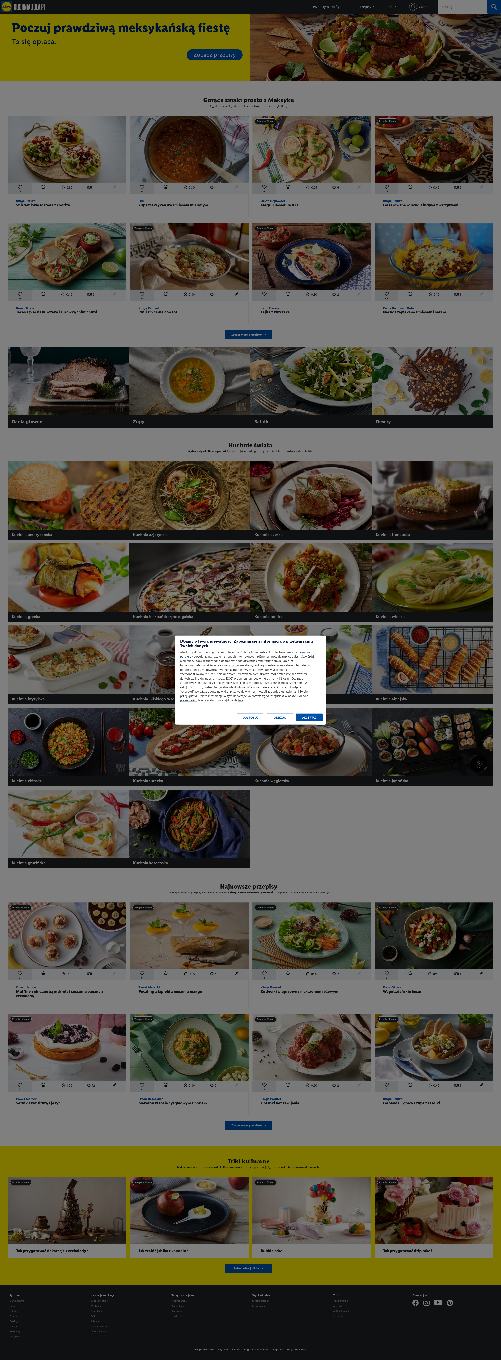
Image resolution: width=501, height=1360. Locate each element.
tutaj (241, 700)
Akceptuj (309, 717)
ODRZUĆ (280, 717)
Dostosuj (250, 717)
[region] (250, 680)
